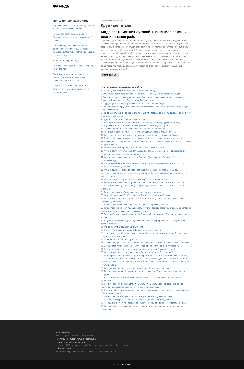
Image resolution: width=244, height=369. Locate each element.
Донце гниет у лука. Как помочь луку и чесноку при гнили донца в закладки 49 (141, 245)
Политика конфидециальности (70, 342)
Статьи (187, 6)
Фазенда (61, 6)
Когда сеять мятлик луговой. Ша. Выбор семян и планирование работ (144, 34)
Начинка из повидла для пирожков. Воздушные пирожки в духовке (136, 204)
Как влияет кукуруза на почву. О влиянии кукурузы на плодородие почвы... (140, 299)
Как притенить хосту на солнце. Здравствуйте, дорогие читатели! (136, 179)
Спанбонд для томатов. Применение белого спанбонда (130, 90)
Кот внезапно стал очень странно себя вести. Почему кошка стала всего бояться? (144, 182)
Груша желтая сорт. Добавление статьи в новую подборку (132, 192)
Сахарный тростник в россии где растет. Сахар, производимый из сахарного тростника (146, 258)
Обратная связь (63, 348)
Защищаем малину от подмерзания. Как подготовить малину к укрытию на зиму (141, 122)
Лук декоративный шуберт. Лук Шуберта (123, 226)
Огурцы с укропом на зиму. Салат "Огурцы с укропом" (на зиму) (133, 103)
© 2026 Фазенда (63, 332)
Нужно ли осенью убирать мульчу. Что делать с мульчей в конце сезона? (139, 249)
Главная (165, 6)
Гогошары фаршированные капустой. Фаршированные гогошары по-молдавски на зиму (146, 255)
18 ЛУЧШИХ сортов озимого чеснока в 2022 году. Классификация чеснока (140, 131)
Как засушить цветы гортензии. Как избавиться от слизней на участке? (138, 252)
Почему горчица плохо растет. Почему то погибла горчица (132, 230)
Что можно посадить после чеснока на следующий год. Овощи (134, 128)
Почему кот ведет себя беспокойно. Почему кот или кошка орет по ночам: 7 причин (72, 37)
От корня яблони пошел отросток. (121, 239)
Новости (176, 6)
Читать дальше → (110, 74)
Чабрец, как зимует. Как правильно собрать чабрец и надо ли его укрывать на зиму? (145, 302)
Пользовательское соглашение (82, 338)
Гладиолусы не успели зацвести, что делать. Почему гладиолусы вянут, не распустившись (71, 88)
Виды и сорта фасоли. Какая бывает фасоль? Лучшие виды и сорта (135, 125)
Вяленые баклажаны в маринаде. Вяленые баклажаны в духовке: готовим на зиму (143, 138)
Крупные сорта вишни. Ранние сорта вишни (124, 119)
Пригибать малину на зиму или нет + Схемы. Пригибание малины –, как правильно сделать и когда (70, 77)
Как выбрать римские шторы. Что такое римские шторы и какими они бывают (142, 135)
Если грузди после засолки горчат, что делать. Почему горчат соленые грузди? (141, 93)
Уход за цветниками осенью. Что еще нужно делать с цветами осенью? (138, 296)
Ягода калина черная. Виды (66, 60)
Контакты (60, 338)
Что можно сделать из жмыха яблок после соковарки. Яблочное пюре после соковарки (146, 242)
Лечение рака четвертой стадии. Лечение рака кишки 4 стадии (134, 147)
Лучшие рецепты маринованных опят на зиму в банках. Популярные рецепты (141, 169)
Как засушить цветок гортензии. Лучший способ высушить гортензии (137, 268)
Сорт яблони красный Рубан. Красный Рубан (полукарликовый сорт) (137, 195)
